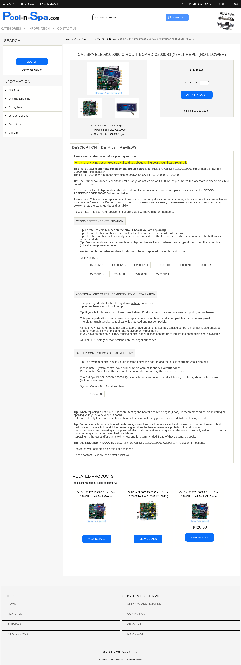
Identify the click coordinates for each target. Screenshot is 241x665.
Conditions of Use (18, 115)
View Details (96, 538)
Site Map (13, 132)
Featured (15, 613)
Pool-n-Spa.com (129, 652)
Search (12, 41)
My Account (136, 633)
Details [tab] (108, 147)
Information (39, 28)
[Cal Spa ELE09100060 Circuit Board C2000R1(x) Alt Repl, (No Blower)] (108, 94)
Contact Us (67, 28)
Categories (11, 28)
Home (68, 39)
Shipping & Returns (19, 98)
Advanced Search (32, 69)
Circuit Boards (81, 39)
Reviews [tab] (128, 147)
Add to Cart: (192, 82)
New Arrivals (18, 633)
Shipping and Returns (144, 603)
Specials (14, 623)
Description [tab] (84, 147)
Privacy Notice (16, 107)
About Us (13, 89)
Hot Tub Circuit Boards (105, 39)
